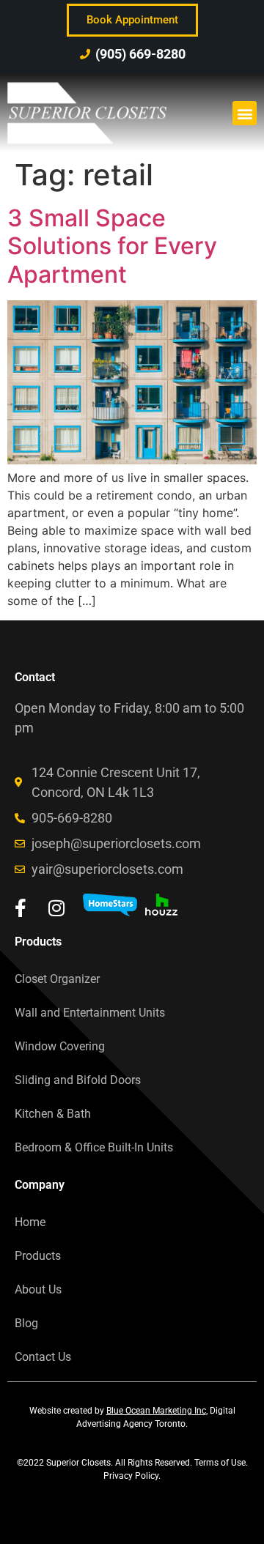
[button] (244, 113)
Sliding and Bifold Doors (78, 1080)
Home (30, 1222)
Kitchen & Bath (53, 1114)
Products (38, 1256)
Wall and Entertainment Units (90, 1013)
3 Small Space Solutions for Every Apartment (112, 246)
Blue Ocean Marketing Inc (156, 1411)
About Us (38, 1289)
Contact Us (43, 1357)
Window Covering (60, 1046)
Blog (26, 1323)
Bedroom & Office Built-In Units (94, 1147)
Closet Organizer (57, 979)
